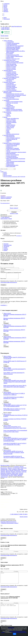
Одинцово (18, 471)
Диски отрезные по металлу (13, 137)
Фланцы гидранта (10, 88)
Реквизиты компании (6, 499)
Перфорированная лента (12, 165)
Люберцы (3, 471)
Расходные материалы (8, 135)
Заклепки (8, 128)
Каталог (5, 5)
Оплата (5, 7)
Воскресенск (4, 467)
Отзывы (5, 247)
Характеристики (7, 245)
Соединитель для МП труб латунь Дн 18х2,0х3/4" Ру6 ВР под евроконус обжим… (14, 457)
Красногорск (17, 470)
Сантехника (6, 100)
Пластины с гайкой (11, 121)
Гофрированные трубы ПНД (13, 47)
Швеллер (8, 115)
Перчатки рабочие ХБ (11, 139)
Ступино (21, 473)
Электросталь (4, 477)
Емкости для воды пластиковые (14, 109)
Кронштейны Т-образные (12, 148)
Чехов (16, 473)
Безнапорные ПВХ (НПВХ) (13, 48)
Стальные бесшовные (11, 44)
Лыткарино (24, 470)
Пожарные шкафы (10, 86)
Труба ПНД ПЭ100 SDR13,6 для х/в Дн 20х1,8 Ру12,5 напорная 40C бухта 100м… (14, 444)
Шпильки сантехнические (12, 134)
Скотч (7, 141)
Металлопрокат (7, 112)
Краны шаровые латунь (12, 74)
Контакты (5, 11)
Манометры (9, 80)
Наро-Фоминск (14, 474)
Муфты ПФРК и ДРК (11, 65)
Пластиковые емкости (8, 108)
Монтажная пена (10, 136)
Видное (21, 466)
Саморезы (8, 123)
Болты (7, 130)
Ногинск (11, 475)
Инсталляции (9, 105)
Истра (7, 470)
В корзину (14, 212)
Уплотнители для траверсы (13, 144)
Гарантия (5, 249)
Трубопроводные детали (9, 60)
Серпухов (23, 471)
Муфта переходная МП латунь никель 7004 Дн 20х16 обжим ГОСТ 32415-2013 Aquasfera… (14, 386)
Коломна (13, 471)
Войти (5, 17)
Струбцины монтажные (12, 157)
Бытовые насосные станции (13, 96)
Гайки (7, 131)
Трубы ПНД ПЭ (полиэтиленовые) (14, 45)
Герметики (9, 140)
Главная (5, 172)
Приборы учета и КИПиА (9, 78)
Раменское (3, 473)
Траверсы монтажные (11, 145)
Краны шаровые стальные (12, 77)
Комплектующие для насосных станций (16, 95)
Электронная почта (5, 269)
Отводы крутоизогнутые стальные (14, 62)
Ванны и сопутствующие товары (14, 101)
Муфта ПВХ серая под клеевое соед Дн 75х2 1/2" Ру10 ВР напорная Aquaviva (14, 409)
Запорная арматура (8, 70)
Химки (15, 475)
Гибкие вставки (10, 163)
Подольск (3, 470)
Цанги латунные (10, 126)
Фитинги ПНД (10, 57)
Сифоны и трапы (10, 106)
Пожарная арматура (11, 84)
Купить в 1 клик (14, 213)
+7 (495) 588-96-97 (5, 27)
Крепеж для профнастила (12, 118)
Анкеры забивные (10, 124)
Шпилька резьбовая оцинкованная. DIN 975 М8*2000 (14, 176)
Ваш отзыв (3, 278)
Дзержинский (4, 469)
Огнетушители (10, 83)
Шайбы (8, 132)
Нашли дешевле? (14, 208)
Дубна (9, 469)
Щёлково (20, 475)
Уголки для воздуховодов (12, 154)
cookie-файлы (11, 627)
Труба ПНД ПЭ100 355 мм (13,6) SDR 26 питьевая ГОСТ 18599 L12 (13, 398)
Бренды (5, 6)
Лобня (13, 473)
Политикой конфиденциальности (9, 282)
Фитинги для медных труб (12, 58)
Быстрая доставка (5, 465)
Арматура (8, 113)
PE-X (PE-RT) (9, 53)
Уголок (8, 114)
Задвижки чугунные (11, 75)
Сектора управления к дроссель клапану (16, 152)
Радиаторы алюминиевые (12, 99)
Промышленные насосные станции (15, 93)
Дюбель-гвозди (10, 127)
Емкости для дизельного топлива (14, 110)
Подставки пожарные (11, 87)
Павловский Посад (5, 474)
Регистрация (6, 19)
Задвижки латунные (11, 73)
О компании (6, 3)
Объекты (5, 10)
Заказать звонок (4, 35)
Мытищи (8, 471)
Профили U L (9, 147)
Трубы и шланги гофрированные (14, 56)
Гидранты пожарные (11, 89)
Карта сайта (3, 506)
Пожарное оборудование (9, 82)
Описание (5, 243)
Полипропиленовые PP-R (12, 54)
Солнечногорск (4, 475)
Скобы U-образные (11, 119)
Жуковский (20, 469)
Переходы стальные (11, 64)
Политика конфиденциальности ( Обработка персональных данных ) (9, 522)
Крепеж (5, 117)
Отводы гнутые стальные (12, 61)
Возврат (5, 250)
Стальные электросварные (12, 43)
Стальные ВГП (10, 42)
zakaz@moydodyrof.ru (16, 26)
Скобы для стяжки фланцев (13, 149)
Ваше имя (3, 268)
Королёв (11, 470)
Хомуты (8, 150)
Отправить (3, 537)
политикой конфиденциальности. (19, 632)
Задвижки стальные (11, 71)
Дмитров (9, 467)
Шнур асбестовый (10, 166)
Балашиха (16, 466)
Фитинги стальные (11, 67)
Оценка (2, 271)
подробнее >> (19, 235)
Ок (14, 633)
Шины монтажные (11, 153)
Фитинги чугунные (11, 66)
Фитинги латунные (11, 69)
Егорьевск (14, 469)
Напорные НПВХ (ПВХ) (12, 49)
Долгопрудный (16, 467)
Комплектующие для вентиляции (11, 143)
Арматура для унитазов (12, 102)
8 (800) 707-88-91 (5, 29)
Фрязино (21, 474)
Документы (6, 246)
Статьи (2, 504)
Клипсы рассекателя (11, 156)
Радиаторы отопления (8, 97)
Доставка (5, 8)
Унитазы (8, 104)
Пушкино (8, 473)
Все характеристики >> (5, 203)
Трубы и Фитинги (7, 40)
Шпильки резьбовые (11, 122)
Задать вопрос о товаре (6, 218)
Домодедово (23, 467)
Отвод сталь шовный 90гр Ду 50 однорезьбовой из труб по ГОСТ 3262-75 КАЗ (15, 431)
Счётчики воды (10, 79)
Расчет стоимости (5, 502)
